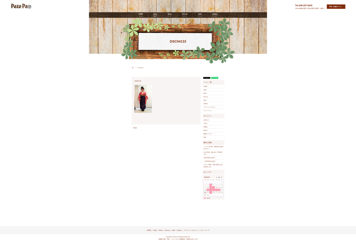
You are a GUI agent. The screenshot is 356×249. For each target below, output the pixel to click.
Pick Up (184, 15)
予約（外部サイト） (335, 6)
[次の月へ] (221, 177)
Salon (155, 15)
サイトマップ (207, 110)
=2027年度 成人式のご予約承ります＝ (213, 153)
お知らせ (206, 120)
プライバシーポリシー (209, 107)
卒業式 (135, 128)
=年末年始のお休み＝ (209, 157)
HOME (140, 15)
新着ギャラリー (208, 134)
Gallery (215, 15)
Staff (200, 15)
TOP (133, 67)
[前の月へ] (216, 177)
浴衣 (204, 137)
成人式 (205, 130)
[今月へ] (219, 177)
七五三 (205, 123)
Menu (169, 15)
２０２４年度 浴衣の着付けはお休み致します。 (213, 165)
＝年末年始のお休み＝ (209, 161)
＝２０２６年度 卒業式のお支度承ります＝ (213, 147)
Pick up (205, 96)
